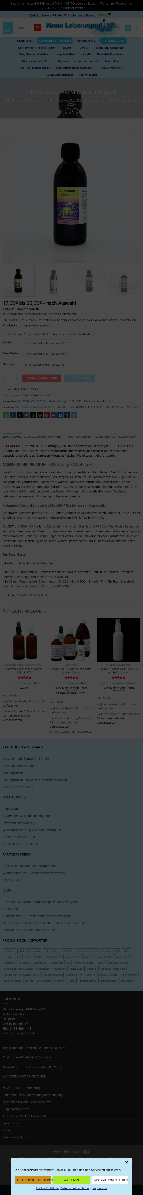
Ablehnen (71, 1180)
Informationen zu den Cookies (110, 1180)
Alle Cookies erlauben (34, 1180)
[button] (126, 1162)
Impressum (99, 1188)
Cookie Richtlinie (47, 1188)
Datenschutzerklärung (75, 1188)
